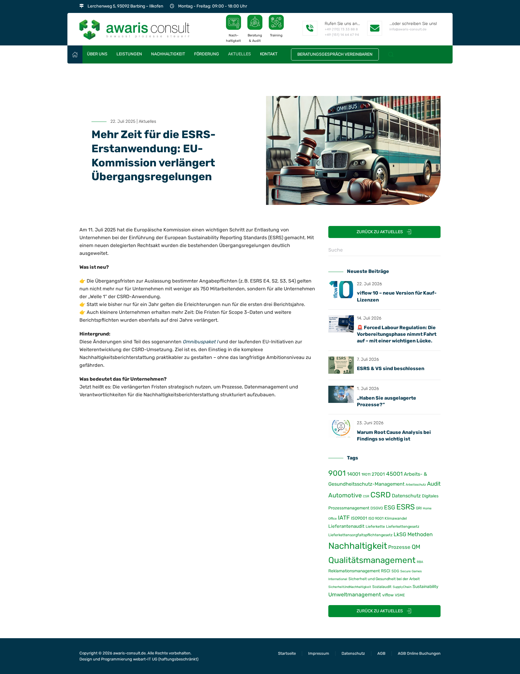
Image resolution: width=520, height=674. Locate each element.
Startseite (287, 653)
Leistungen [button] (129, 54)
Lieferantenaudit (346, 526)
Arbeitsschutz (416, 485)
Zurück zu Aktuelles (380, 231)
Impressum (318, 653)
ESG (389, 507)
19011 (365, 474)
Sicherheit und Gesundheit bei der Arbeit (384, 579)
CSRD (380, 494)
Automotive (345, 495)
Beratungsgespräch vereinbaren (335, 54)
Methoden (420, 534)
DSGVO (376, 508)
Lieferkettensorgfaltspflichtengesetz (360, 535)
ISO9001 (359, 518)
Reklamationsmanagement (354, 571)
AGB (381, 653)
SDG (395, 571)
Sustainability (425, 586)
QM (416, 546)
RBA (420, 562)
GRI (419, 508)
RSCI (385, 571)
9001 (337, 473)
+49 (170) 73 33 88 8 (341, 29)
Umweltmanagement (354, 594)
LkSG (400, 534)
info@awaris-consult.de (407, 29)
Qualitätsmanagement (372, 560)
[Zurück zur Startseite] (134, 29)
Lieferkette (375, 526)
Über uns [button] (97, 54)
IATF (344, 517)
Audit (434, 484)
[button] (391, 54)
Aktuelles (239, 54)
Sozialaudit (382, 586)
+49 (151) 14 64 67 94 (342, 35)
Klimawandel (396, 518)
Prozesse (399, 547)
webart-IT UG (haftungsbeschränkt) (165, 659)
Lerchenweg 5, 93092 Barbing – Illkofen (125, 6)
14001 (353, 474)
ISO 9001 (375, 518)
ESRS (405, 506)
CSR (366, 496)
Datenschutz (406, 496)
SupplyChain (402, 587)
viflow (388, 595)
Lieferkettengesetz (402, 526)
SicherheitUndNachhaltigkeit (349, 587)
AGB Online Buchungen (419, 653)
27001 (378, 474)
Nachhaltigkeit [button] (168, 54)
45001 (394, 474)
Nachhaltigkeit (357, 546)
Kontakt (268, 54)
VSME (400, 595)
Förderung (206, 54)
